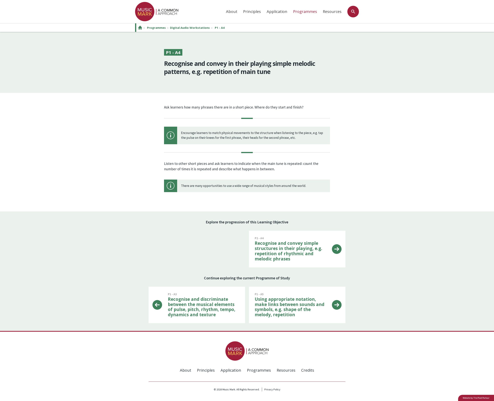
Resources (332, 11)
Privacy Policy (272, 389)
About (231, 11)
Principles (252, 11)
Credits (307, 370)
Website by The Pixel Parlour (476, 397)
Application (277, 11)
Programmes (305, 11)
